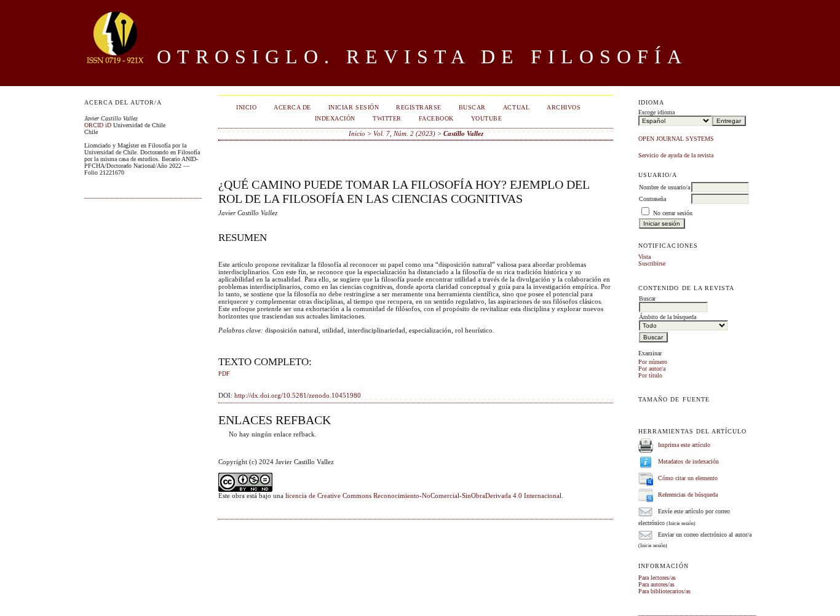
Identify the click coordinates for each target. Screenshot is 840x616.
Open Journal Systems (676, 138)
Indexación (335, 118)
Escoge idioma (656, 112)
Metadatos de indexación (688, 461)
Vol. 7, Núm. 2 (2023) (404, 133)
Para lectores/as (657, 577)
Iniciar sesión (353, 107)
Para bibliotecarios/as (664, 591)
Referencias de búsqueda (688, 494)
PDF (224, 374)
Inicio (246, 107)
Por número (652, 361)
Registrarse (419, 107)
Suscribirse (651, 263)
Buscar (472, 107)
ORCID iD (97, 125)
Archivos (563, 107)
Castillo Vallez (463, 133)
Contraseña (652, 198)
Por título (650, 375)
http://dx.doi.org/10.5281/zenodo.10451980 (297, 395)
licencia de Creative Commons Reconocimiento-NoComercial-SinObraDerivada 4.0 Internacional (423, 495)
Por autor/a (651, 368)
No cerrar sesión (672, 213)
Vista (644, 256)
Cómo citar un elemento (688, 478)
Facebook (436, 118)
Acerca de (292, 107)
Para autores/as (656, 584)
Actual (516, 107)
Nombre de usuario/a (664, 187)
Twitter (387, 118)
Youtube (486, 118)
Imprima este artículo (684, 444)
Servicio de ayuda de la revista (675, 155)
